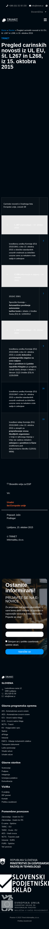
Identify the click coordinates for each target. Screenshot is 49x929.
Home (4, 30)
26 (43, 388)
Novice (12, 30)
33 (43, 419)
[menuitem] (39, 11)
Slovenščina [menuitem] (37, 11)
